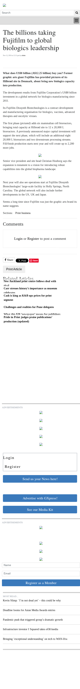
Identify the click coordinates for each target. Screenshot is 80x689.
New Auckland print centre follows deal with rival (30, 283)
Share (9, 259)
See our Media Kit (40, 509)
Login (18, 239)
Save (35, 260)
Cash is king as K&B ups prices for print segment (28, 297)
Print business (22, 213)
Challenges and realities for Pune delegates (29, 307)
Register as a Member (41, 582)
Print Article (14, 269)
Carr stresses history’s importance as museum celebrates (30, 290)
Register (33, 239)
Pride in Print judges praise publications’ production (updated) (28, 319)
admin (23, 55)
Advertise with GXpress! (40, 498)
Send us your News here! (40, 478)
